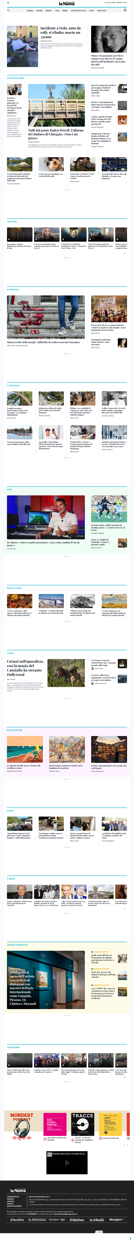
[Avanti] (124, 253)
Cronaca (30, 11)
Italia (57, 11)
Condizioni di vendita (13, 1198)
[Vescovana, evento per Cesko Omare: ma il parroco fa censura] (82, 164)
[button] (67, 1163)
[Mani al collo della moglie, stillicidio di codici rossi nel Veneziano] (46, 317)
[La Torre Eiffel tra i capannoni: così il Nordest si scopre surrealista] (122, 678)
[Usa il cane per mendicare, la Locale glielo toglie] (51, 164)
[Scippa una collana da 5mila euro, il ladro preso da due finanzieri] (51, 398)
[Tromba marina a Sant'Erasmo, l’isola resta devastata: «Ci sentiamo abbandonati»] (19, 398)
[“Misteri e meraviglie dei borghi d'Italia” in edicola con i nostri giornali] (82, 601)
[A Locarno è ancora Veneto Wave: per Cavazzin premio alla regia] (122, 663)
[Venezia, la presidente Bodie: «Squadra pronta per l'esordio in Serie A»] (47, 234)
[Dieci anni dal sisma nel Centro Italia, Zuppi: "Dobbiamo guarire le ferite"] (74, 1060)
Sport (91, 11)
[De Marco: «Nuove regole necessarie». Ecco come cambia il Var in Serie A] (46, 517)
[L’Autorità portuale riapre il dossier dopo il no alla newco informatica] (101, 892)
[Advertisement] (67, 17)
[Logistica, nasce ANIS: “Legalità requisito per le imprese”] (47, 1060)
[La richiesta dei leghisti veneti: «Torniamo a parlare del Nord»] (114, 824)
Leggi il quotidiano (110, 2)
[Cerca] (8, 10)
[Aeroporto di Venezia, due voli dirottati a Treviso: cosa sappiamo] (114, 164)
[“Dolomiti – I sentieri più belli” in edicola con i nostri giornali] (51, 601)
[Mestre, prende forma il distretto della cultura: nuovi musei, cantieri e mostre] (82, 824)
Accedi (125, 2)
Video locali (101, 11)
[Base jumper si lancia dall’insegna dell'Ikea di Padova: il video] (19, 234)
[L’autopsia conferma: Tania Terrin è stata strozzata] (122, 343)
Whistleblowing (14, 1206)
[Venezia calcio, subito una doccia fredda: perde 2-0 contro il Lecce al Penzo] (109, 508)
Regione (39, 11)
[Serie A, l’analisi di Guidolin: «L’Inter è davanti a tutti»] (122, 543)
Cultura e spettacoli (78, 11)
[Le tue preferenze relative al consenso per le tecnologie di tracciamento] (130, 1238)
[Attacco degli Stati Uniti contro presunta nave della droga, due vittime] (19, 1060)
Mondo (65, 11)
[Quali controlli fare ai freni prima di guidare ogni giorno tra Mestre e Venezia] (122, 958)
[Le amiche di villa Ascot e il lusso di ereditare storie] (25, 749)
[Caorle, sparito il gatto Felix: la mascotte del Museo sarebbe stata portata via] (122, 120)
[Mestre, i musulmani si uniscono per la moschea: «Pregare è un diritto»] (122, 105)
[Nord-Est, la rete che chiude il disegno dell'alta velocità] (122, 975)
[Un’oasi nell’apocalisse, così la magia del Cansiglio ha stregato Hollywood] (66, 673)
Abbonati (119, 2)
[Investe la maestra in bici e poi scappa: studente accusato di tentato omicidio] (122, 88)
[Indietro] (9, 253)
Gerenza (10, 1201)
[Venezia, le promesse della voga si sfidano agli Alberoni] (19, 432)
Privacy (10, 1204)
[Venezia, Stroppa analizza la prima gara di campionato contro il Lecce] (101, 234)
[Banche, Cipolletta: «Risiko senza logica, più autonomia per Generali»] (19, 892)
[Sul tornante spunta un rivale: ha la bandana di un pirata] (67, 749)
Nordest (49, 11)
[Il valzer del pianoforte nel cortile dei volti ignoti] (109, 749)
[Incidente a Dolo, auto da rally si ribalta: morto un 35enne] (22, 46)
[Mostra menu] (8, 3)
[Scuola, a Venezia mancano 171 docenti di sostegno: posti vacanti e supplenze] (14, 89)
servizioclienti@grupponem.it (65, 1214)
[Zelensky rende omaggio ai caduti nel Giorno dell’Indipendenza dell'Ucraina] (101, 1060)
